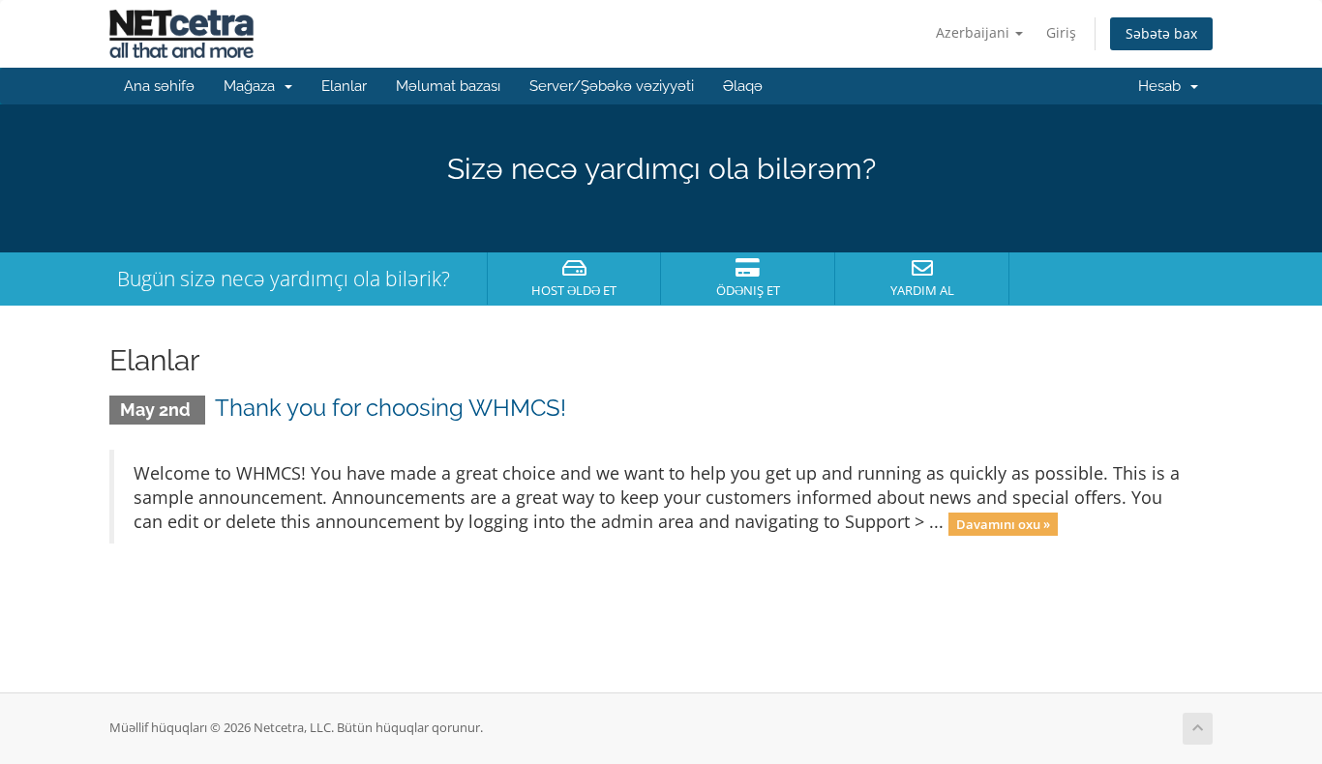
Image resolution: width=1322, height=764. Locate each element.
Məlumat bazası (448, 86)
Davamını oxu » (1003, 523)
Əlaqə (743, 86)
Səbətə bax (1161, 33)
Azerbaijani (974, 32)
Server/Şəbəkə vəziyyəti (611, 86)
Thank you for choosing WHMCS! (390, 408)
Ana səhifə (159, 86)
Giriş (1061, 32)
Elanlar (344, 86)
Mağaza (253, 86)
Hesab (1163, 86)
